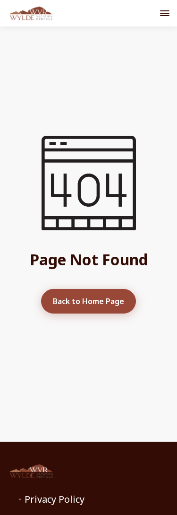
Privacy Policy (54, 499)
